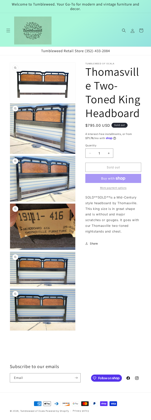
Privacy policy (81, 410)
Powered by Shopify (57, 411)
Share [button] (94, 243)
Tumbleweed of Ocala (32, 411)
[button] (8, 30)
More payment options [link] (113, 187)
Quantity (90, 145)
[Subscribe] (76, 377)
